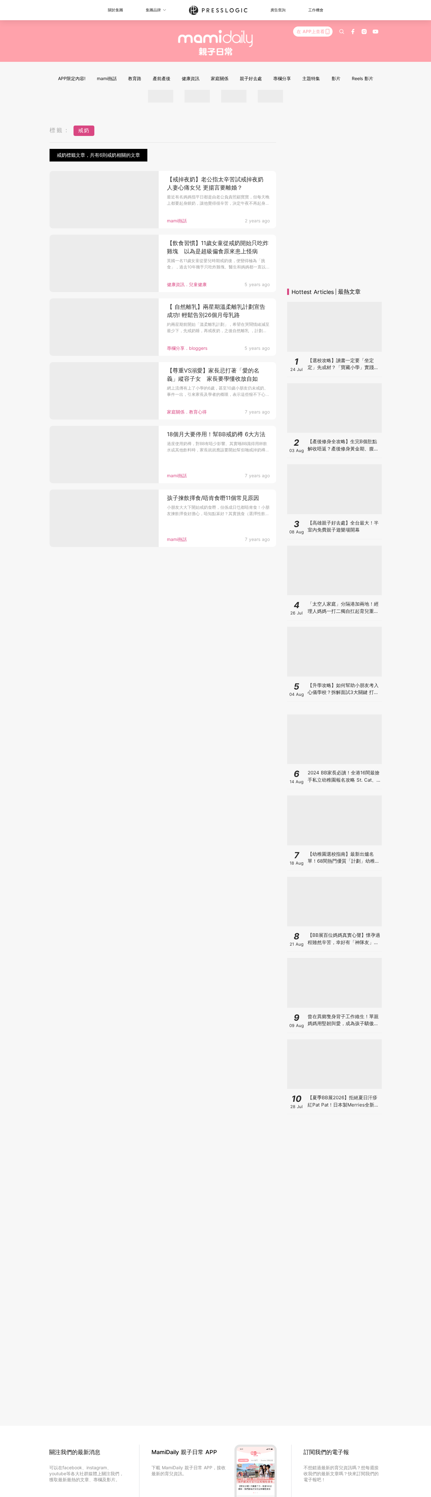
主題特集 (311, 78)
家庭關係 (219, 78)
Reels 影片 (362, 78)
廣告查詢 (278, 10)
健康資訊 (190, 78)
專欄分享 (282, 78)
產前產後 (161, 78)
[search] (342, 31)
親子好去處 (251, 78)
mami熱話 (107, 78)
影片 (336, 78)
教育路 (134, 78)
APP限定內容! (72, 78)
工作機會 (315, 10)
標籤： (60, 130)
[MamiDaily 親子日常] (215, 43)
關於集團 (115, 10)
